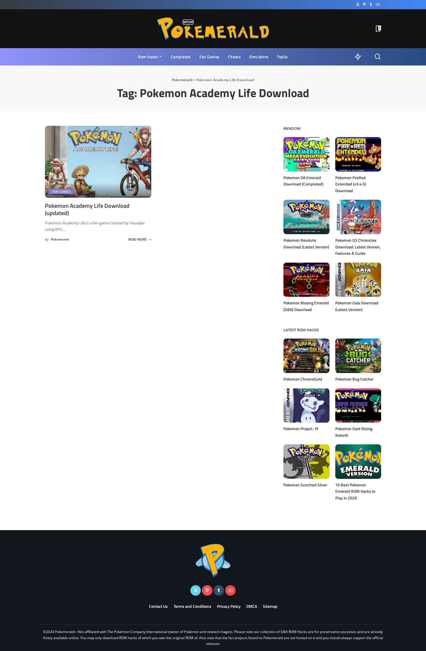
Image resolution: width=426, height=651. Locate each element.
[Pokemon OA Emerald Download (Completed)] (306, 154)
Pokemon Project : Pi (300, 428)
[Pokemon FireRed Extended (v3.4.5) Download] (358, 154)
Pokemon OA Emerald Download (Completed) (303, 180)
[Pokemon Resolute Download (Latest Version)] (306, 217)
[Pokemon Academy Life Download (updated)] (98, 162)
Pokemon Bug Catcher (354, 379)
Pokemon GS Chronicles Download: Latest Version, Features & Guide (358, 246)
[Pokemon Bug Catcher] (358, 356)
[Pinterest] (364, 4)
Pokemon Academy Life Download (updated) (87, 209)
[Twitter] (357, 4)
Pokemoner (60, 239)
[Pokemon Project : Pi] (306, 405)
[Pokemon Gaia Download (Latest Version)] (358, 280)
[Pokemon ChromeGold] (306, 356)
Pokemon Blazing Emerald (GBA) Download (306, 306)
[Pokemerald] (213, 28)
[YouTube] (377, 4)
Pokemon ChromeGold (302, 379)
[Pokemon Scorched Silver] (306, 461)
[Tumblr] (371, 4)
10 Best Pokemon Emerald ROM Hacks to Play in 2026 (355, 491)
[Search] (377, 57)
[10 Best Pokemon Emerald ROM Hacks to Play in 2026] (358, 461)
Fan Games (61, 191)
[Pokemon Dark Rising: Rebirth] (358, 405)
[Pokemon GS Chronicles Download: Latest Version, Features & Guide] (358, 217)
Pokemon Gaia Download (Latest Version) (356, 306)
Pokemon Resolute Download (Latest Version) (306, 243)
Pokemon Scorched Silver (305, 485)
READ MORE (137, 239)
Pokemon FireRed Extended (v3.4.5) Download (350, 184)
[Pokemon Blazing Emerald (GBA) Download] (306, 280)
